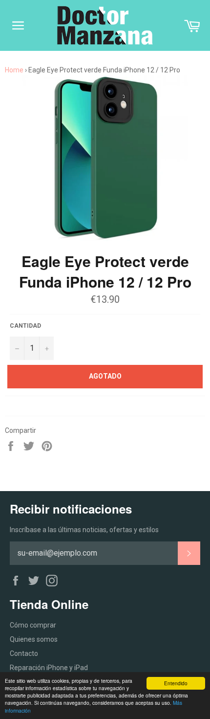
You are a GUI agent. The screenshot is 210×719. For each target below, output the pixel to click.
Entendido (176, 683)
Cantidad (25, 325)
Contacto (24, 653)
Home (14, 70)
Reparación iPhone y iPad (49, 668)
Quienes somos (34, 639)
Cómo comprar (33, 625)
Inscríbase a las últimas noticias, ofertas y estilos (84, 530)
